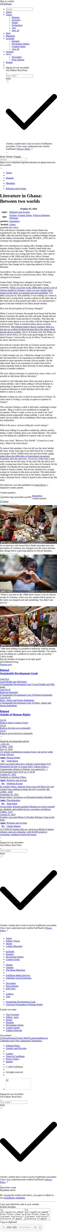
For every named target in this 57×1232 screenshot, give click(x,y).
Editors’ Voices (13, 941)
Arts (14, 28)
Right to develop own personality (15, 728)
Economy (16, 20)
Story (8, 33)
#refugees (13, 218)
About (9, 12)
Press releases (18, 59)
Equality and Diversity (16, 1048)
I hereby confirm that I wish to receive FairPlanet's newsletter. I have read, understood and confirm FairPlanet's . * (29, 146)
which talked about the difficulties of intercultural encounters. (27, 454)
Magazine (10, 36)
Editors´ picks (12, 1017)
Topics (9, 14)
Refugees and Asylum (19, 212)
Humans (15, 17)
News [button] (8, 54)
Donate (9, 62)
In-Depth (10, 38)
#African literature (41, 215)
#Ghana (13, 215)
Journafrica (14, 221)
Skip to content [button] (7, 1)
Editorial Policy (13, 1045)
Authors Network (14, 1030)
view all (15, 30)
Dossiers (16, 41)
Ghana (12, 224)
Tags (8, 996)
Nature (15, 22)
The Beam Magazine (15, 970)
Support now (6, 664)
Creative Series (19, 46)
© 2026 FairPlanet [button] (14, 1067)
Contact (9, 1053)
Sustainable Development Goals (20, 1002)
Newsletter (17, 57)
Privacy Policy (23, 149)
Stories (9, 943)
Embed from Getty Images (9, 504)
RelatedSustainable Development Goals (19, 672)
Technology (17, 25)
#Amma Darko (25, 215)
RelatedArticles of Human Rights (15, 713)
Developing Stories (20, 44)
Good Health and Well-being (13, 681)
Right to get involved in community (16, 733)
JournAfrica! (40, 485)
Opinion (9, 51)
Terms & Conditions (15, 1056)
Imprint (9, 1061)
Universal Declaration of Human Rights (24, 1004)
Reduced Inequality (9, 692)
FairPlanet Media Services (18, 975)
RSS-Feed (10, 988)
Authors (9, 994)
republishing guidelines (14, 1198)
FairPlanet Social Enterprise (18, 978)
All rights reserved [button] (14, 1072)
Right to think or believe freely (14, 722)
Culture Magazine (14, 946)
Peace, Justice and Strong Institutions (17, 700)
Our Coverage (12, 1014)
